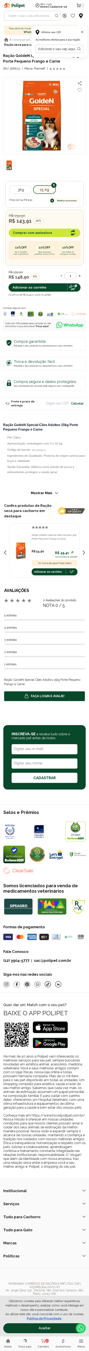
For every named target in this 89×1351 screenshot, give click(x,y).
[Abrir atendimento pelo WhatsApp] (81, 1328)
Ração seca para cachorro (23, 44)
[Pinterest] (27, 984)
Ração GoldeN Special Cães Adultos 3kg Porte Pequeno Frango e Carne (54, 537)
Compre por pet (21, 39)
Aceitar (45, 1328)
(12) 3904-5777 (16, 960)
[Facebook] (17, 984)
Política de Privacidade (44, 1318)
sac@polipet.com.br (52, 960)
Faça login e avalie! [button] (47, 696)
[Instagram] (6, 984)
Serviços (11, 1204)
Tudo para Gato (17, 1230)
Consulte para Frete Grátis (56, 563)
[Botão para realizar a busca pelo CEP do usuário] (79, 49)
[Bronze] (47, 831)
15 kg (44, 189)
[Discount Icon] (64, 16)
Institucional (15, 1191)
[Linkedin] (58, 984)
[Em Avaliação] (13, 313)
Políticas (11, 1256)
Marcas (10, 1243)
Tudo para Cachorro (22, 1217)
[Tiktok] (48, 984)
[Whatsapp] (37, 984)
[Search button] (56, 15)
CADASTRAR (44, 778)
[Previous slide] (5, 553)
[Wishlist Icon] (73, 16)
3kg (21, 189)
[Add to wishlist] (80, 90)
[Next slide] (84, 553)
